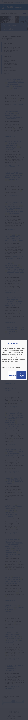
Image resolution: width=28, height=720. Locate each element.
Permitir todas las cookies (21, 375)
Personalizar (12, 375)
